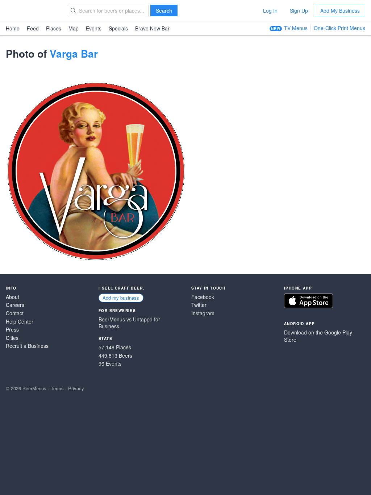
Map (73, 28)
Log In (270, 10)
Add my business (121, 297)
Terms (57, 388)
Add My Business (340, 10)
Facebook (202, 297)
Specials (118, 28)
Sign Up (299, 10)
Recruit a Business (27, 345)
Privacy (76, 388)
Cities (12, 337)
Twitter (199, 304)
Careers (15, 304)
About (12, 297)
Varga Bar (74, 53)
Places (53, 28)
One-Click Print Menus (339, 28)
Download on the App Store (308, 301)
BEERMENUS (31, 10)
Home (13, 28)
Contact (15, 313)
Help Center (19, 321)
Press (12, 329)
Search (164, 10)
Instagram (202, 313)
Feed (33, 28)
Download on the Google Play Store (318, 336)
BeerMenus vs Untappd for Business (129, 323)
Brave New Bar (152, 28)
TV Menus (296, 28)
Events (93, 28)
